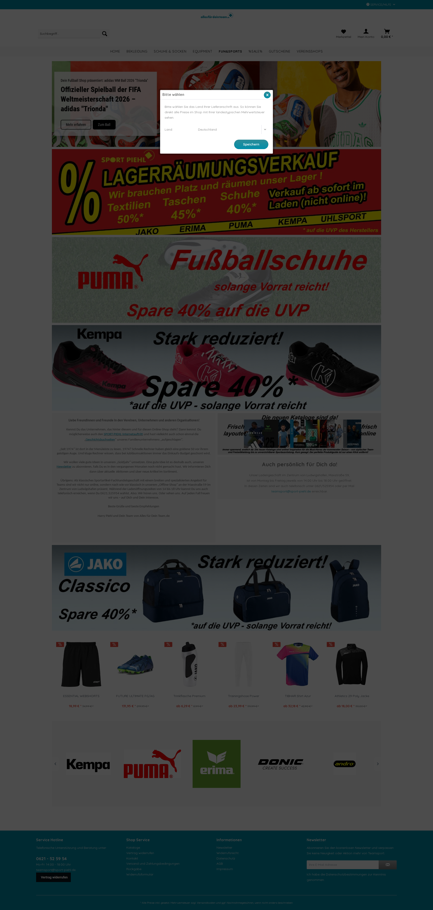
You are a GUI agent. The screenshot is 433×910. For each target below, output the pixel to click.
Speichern (251, 144)
